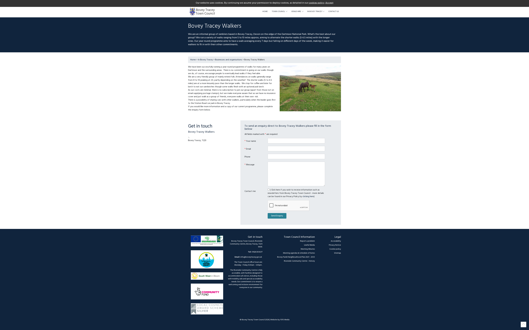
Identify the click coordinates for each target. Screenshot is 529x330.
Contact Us (333, 11)
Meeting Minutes (308, 249)
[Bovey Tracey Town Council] (203, 11)
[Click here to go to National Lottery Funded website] (207, 292)
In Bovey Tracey (205, 60)
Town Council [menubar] (278, 11)
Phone (247, 157)
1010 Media (284, 319)
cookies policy (316, 3)
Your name (250, 141)
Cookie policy (335, 249)
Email (248, 149)
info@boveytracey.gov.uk (251, 257)
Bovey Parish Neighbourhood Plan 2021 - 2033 (296, 257)
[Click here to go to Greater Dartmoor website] (207, 242)
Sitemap (337, 253)
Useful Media (309, 245)
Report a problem (307, 241)
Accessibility (336, 241)
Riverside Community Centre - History (299, 261)
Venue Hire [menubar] (296, 11)
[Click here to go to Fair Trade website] (207, 260)
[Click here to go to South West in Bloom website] (207, 277)
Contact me (250, 191)
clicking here (308, 196)
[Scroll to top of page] (523, 324)
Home (265, 11)
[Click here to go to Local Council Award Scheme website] (207, 310)
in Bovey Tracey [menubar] (314, 11)
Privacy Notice (335, 245)
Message (249, 164)
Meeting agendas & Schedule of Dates (299, 253)
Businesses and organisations (228, 60)
